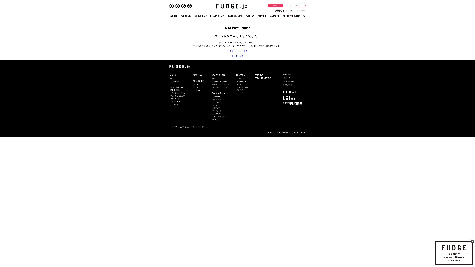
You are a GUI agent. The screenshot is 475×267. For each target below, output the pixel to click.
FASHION (173, 16)
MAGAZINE (274, 16)
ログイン (298, 5)
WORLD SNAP (200, 16)
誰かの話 (215, 119)
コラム (214, 105)
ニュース (173, 84)
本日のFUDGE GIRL (176, 87)
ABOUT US (173, 127)
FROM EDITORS (288, 81)
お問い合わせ (184, 127)
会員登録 (275, 5)
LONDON (197, 90)
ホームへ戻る (237, 56)
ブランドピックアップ (177, 93)
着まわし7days (175, 101)
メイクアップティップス (220, 87)
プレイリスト (216, 111)
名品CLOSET (174, 81)
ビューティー (241, 81)
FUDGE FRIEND (175, 90)
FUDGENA (250, 16)
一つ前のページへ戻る (237, 50)
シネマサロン (216, 114)
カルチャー (216, 96)
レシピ (239, 84)
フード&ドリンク (218, 102)
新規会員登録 (287, 85)
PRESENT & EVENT (291, 16)
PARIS (196, 87)
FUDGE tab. (186, 16)
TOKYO (196, 85)
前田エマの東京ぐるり (219, 117)
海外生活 (240, 90)
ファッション (241, 79)
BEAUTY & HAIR (217, 16)
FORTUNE (262, 16)
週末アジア (216, 108)
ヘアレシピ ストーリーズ (220, 84)
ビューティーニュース (219, 81)
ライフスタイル (217, 99)
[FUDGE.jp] (231, 6)
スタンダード (174, 99)
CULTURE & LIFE (235, 16)
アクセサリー (174, 104)
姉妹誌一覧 (286, 78)
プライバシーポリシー (200, 127)
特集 (171, 79)
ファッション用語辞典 (177, 96)
